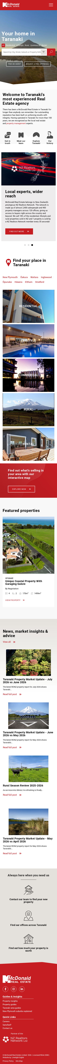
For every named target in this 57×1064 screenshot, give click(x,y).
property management (16, 123)
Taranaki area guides (12, 1008)
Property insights (10, 1001)
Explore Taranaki (36, 142)
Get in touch (7, 142)
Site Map (19, 1061)
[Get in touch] (7, 135)
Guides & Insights (12, 996)
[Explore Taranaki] (36, 135)
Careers (6, 1021)
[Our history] (49, 135)
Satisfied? (7, 1025)
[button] (50, 5)
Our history (50, 142)
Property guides (9, 1004)
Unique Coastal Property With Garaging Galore (23, 582)
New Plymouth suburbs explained (17, 1011)
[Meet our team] (21, 135)
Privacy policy (8, 1061)
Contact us (7, 1028)
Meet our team (21, 142)
